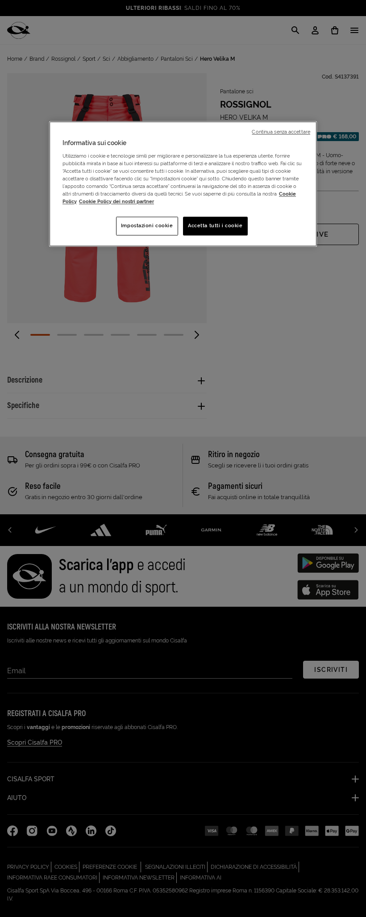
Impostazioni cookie (147, 226)
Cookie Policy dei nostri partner (116, 202)
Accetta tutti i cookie (215, 226)
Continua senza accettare (281, 132)
